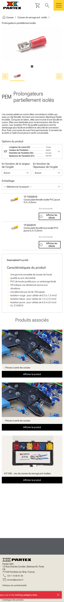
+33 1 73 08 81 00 (15, 576)
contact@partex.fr (15, 580)
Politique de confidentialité (14, 585)
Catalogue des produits (12, 600)
